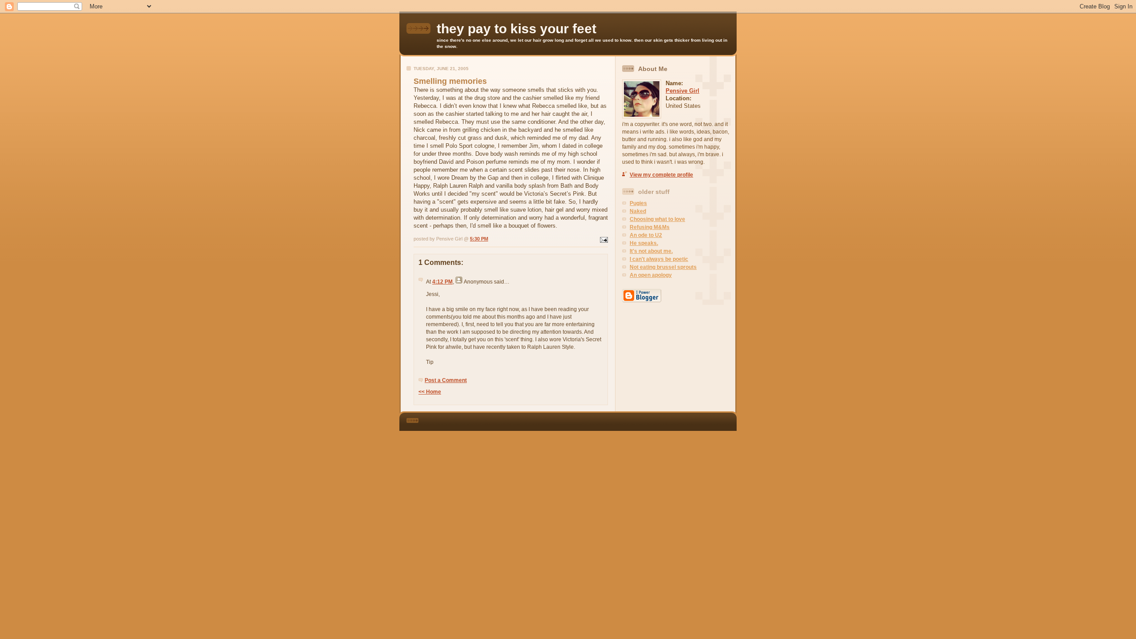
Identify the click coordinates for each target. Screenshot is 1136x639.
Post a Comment (446, 380)
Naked (638, 211)
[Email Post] (603, 238)
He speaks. (644, 243)
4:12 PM (442, 282)
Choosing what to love (657, 219)
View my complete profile (661, 175)
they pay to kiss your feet (516, 28)
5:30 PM (479, 238)
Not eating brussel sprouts (663, 267)
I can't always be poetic (659, 259)
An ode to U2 (646, 235)
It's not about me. (651, 251)
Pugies (638, 203)
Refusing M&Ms (650, 227)
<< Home (429, 392)
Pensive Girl (682, 90)
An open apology (651, 275)
